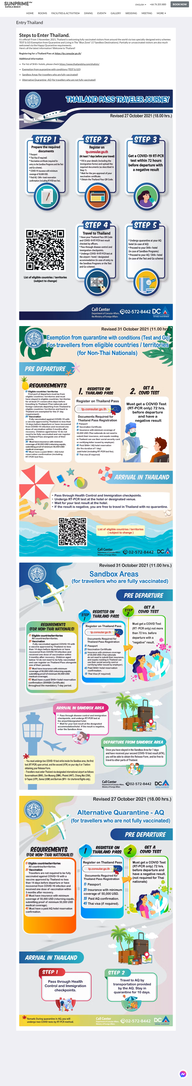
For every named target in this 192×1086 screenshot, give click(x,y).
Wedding (102, 1056)
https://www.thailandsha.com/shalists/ (79, 64)
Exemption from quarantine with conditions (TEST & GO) (51, 69)
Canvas (169, 1077)
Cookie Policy (78, 1051)
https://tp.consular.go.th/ (68, 53)
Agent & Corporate (107, 1064)
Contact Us (103, 1069)
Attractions (103, 1061)
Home (101, 1043)
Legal (74, 1056)
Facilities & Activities (108, 1049)
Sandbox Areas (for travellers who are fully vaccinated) (50, 74)
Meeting (102, 1059)
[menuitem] (30, 13)
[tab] (82, 1039)
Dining (101, 1051)
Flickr (100, 1066)
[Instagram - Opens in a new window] (153, 1046)
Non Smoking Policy (81, 1054)
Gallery (101, 1054)
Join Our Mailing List (82, 1043)
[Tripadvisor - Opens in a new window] (162, 1046)
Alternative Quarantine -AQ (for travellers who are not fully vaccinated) (59, 79)
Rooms (101, 1046)
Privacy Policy (78, 1049)
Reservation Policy (81, 1046)
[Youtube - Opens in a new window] (170, 1046)
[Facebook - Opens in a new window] (137, 1046)
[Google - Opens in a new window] (145, 1046)
